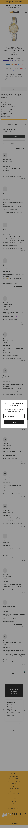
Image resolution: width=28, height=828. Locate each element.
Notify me (14, 422)
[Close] (25, 401)
